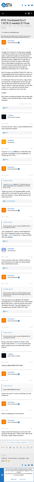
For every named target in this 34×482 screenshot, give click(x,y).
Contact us (4, 458)
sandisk (4, 28)
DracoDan (4, 26)
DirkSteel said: (7, 180)
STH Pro (4, 455)
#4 (31, 175)
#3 (31, 148)
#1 (31, 49)
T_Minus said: (6, 222)
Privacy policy (21, 458)
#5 (31, 216)
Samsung (10, 152)
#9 (31, 362)
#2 (31, 123)
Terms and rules (12, 458)
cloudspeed (28, 26)
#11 (31, 410)
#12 (31, 428)
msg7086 (11, 249)
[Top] (6, 461)
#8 (31, 327)
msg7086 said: (7, 289)
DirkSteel (11, 140)
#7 (31, 283)
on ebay (10, 235)
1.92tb (21, 26)
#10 (31, 380)
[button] (3, 14)
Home (3, 461)
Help (27, 458)
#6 (31, 257)
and (10, 201)
